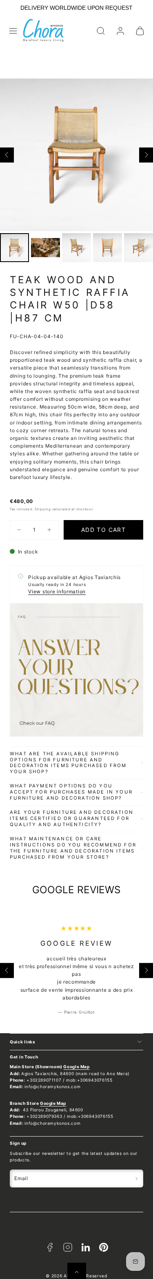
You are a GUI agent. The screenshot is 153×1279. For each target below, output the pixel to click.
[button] (13, 31)
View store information (57, 591)
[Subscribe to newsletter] (136, 1178)
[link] (120, 31)
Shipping (43, 509)
